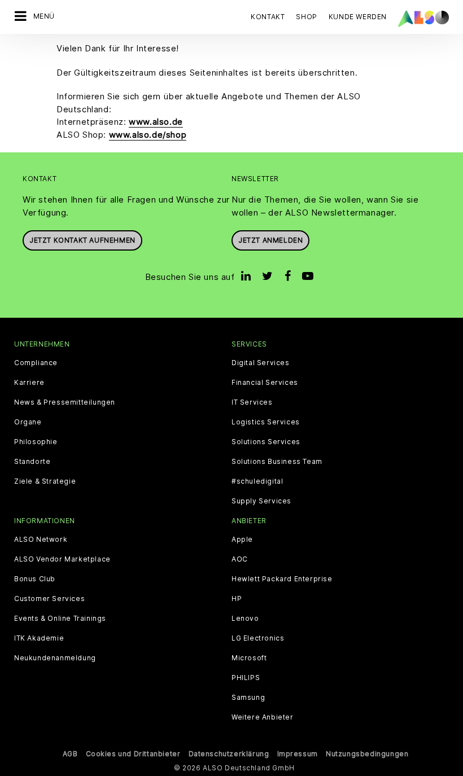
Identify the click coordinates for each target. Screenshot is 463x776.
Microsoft (249, 658)
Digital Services (260, 363)
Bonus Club (34, 579)
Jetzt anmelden (270, 240)
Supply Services (261, 501)
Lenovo (245, 618)
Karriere (29, 383)
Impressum (297, 753)
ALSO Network (40, 539)
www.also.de (156, 121)
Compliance (36, 363)
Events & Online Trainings (60, 618)
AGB (70, 753)
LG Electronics (257, 638)
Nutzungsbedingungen (367, 753)
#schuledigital (257, 481)
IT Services (252, 402)
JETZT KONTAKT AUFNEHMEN (82, 240)
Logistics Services (265, 422)
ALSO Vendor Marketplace (62, 559)
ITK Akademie (39, 638)
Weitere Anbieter (262, 717)
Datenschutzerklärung (229, 753)
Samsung (248, 698)
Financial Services (264, 383)
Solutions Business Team (276, 462)
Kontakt (268, 16)
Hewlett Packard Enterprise (282, 579)
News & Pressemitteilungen (64, 402)
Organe (28, 422)
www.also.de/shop (148, 134)
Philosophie (36, 442)
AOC (239, 559)
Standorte (32, 462)
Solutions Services (265, 442)
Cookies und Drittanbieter (133, 753)
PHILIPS (245, 678)
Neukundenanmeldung (55, 658)
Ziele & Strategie (45, 481)
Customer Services (49, 599)
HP (236, 599)
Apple (242, 539)
